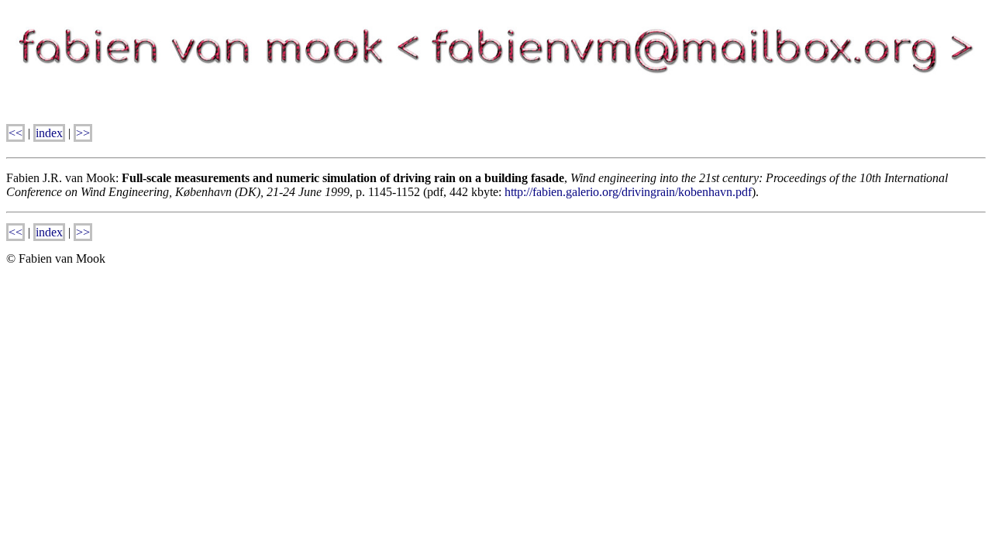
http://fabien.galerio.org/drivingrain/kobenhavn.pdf (628, 191)
